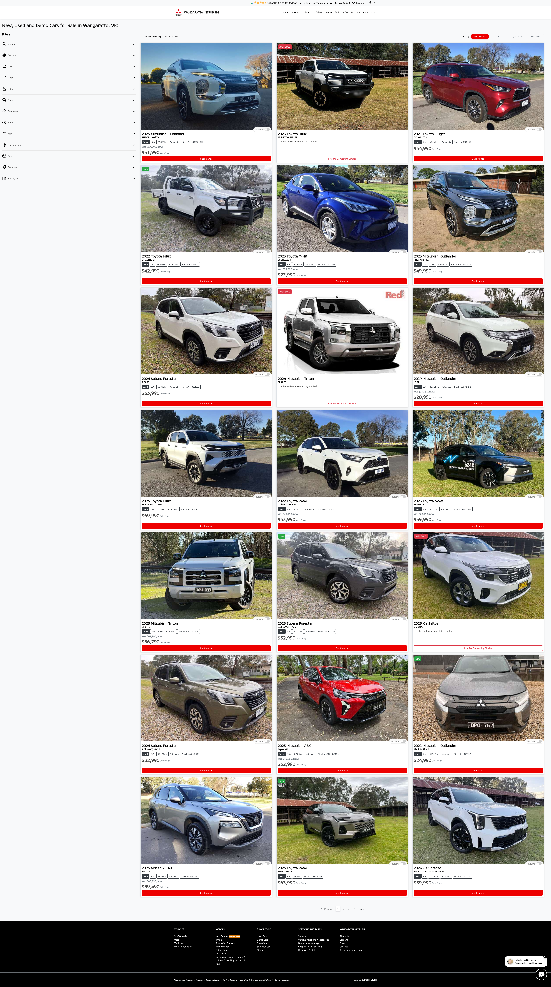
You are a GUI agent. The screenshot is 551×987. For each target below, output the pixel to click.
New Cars (262, 943)
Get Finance (206, 158)
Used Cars (262, 936)
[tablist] (507, 36)
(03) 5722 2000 (342, 2)
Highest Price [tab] (516, 36)
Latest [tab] (498, 36)
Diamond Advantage (308, 943)
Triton (219, 939)
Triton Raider (222, 946)
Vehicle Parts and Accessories (313, 939)
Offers (319, 12)
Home (285, 12)
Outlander (221, 953)
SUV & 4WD (180, 936)
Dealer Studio (370, 980)
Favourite (259, 129)
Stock (308, 12)
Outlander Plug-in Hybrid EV (230, 956)
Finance (328, 12)
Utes (176, 939)
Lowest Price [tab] (535, 36)
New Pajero (222, 936)
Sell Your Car (341, 12)
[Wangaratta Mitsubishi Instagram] (375, 2)
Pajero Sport (222, 950)
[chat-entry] (541, 974)
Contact (344, 946)
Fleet (342, 943)
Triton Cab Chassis (225, 943)
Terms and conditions (351, 950)
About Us (368, 12)
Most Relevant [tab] (480, 36)
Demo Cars (262, 939)
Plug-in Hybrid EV (183, 946)
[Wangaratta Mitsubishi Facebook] (371, 2)
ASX (218, 963)
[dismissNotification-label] (545, 956)
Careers (344, 939)
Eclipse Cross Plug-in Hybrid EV (232, 960)
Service (354, 12)
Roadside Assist (306, 950)
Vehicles (295, 12)
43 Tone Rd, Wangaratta (315, 2)
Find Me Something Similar (342, 158)
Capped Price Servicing (310, 946)
